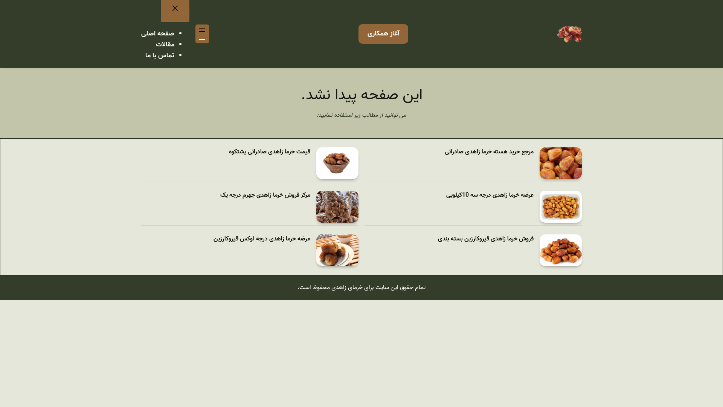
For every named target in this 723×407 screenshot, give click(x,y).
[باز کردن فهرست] (202, 33)
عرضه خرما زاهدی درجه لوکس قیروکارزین (262, 239)
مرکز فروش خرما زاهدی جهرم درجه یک (265, 195)
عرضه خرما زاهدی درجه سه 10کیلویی (490, 195)
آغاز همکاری (383, 33)
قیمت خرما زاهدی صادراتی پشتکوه (269, 152)
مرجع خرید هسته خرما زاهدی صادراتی (489, 152)
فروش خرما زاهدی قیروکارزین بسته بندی (486, 239)
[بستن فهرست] (175, 11)
